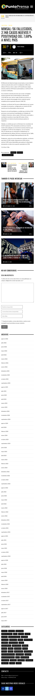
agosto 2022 (4, 487)
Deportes (4, 636)
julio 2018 (3, 564)
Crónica (21, 634)
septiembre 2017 (5, 604)
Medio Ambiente (6, 645)
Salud (10, 25)
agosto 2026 (4, 339)
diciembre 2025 (5, 371)
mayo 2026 (4, 351)
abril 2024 (3, 427)
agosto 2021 (4, 536)
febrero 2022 (4, 512)
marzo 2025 (4, 403)
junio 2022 (4, 495)
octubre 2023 (4, 439)
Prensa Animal (18, 651)
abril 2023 (3, 455)
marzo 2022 (4, 508)
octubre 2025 (4, 379)
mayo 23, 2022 (8, 234)
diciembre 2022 (5, 471)
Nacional (4, 25)
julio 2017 (3, 612)
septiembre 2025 (5, 383)
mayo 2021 (4, 548)
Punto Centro (28, 651)
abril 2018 (3, 576)
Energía (20, 639)
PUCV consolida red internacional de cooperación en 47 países (20, 16)
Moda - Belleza (16, 645)
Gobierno (4, 642)
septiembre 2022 (5, 483)
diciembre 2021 (5, 520)
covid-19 (20, 152)
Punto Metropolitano (8, 654)
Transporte (29, 660)
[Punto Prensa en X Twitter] (7, 688)
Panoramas (18, 648)
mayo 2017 (4, 620)
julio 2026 (3, 342)
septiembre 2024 (5, 419)
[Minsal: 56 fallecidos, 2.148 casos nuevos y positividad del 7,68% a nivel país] (17, 68)
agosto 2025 (4, 387)
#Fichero (4, 631)
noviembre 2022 (5, 475)
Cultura (27, 634)
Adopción (11, 631)
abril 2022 (3, 504)
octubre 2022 (4, 479)
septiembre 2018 (5, 556)
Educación (5, 639)
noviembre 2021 (5, 524)
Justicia (21, 642)
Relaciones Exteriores (8, 657)
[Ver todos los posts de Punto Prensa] (14, 47)
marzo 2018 (4, 580)
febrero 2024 (4, 431)
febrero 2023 (4, 463)
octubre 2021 (4, 528)
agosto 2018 (4, 560)
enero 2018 (4, 588)
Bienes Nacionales (7, 634)
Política (4, 651)
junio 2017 (4, 616)
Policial (25, 648)
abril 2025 (3, 399)
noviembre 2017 (5, 596)
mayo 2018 (4, 572)
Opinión (10, 648)
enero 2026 (4, 367)
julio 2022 (3, 491)
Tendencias (21, 660)
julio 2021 (3, 540)
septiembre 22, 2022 (10, 206)
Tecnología (5, 660)
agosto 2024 (4, 423)
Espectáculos (28, 639)
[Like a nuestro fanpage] (3, 688)
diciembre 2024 (5, 411)
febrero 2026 (4, 363)
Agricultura (19, 631)
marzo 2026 (4, 359)
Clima (15, 634)
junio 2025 (4, 395)
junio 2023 (4, 447)
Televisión (13, 660)
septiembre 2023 (5, 443)
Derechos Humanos (14, 636)
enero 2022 (4, 516)
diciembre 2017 (5, 592)
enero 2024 (4, 435)
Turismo (12, 663)
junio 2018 (4, 568)
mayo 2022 (4, 500)
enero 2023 (4, 467)
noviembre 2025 (5, 375)
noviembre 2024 (5, 415)
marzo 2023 (4, 459)
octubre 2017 (4, 600)
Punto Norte (19, 654)
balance (13, 152)
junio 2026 (4, 346)
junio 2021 (4, 544)
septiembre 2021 (5, 532)
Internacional (13, 642)
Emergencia (13, 639)
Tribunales (5, 663)
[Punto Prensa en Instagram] (11, 688)
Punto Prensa (20, 46)
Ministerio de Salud (7, 155)
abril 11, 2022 (8, 262)
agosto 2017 (4, 608)
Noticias (4, 648)
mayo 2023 (4, 451)
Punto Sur (28, 654)
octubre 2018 (4, 552)
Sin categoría (24, 657)
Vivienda (18, 663)
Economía (24, 636)
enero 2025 (4, 407)
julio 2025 (3, 391)
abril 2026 (3, 355)
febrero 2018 (4, 584)
